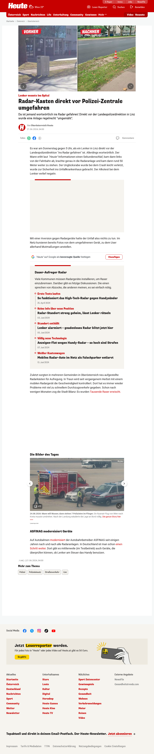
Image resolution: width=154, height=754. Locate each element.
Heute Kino (48, 708)
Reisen (82, 713)
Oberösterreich (33, 21)
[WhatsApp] (29, 138)
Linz (65, 572)
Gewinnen (91, 14)
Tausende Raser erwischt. (105, 391)
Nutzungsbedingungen (90, 746)
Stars (45, 679)
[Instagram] (39, 630)
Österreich (14, 14)
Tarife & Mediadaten (31, 746)
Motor (82, 708)
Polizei (22, 572)
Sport (26, 14)
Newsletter (13, 713)
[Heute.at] (18, 6)
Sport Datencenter (89, 679)
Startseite (10, 21)
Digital (46, 693)
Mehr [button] (101, 14)
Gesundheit (85, 693)
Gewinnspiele (86, 684)
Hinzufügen (114, 257)
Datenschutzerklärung (64, 746)
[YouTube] (53, 630)
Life (49, 14)
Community (76, 14)
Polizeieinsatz (35, 572)
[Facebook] (34, 138)
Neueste (140, 14)
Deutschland (13, 689)
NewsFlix (119, 679)
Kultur (46, 689)
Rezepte (83, 689)
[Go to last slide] (30, 483)
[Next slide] (124, 483)
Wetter (10, 708)
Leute (45, 684)
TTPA (47, 746)
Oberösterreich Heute (42, 125)
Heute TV (47, 713)
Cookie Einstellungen (115, 746)
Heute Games (50, 703)
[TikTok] (46, 630)
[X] (32, 630)
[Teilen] (40, 138)
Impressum (12, 746)
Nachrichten (13, 693)
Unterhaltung (60, 14)
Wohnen (83, 698)
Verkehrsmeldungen (90, 703)
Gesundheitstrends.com (127, 684)
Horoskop (47, 698)
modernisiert (57, 540)
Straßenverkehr (52, 572)
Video (130, 14)
